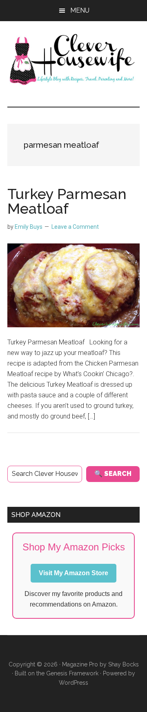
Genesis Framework (72, 673)
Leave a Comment (75, 226)
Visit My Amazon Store (73, 573)
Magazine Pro (80, 664)
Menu (79, 10)
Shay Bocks (123, 664)
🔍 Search (112, 474)
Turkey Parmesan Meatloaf (67, 201)
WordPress (73, 682)
